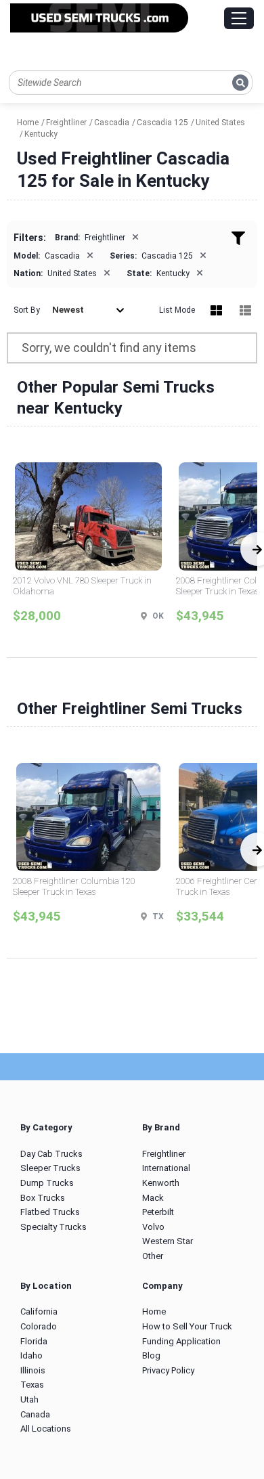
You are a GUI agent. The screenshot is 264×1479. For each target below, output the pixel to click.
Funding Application (181, 1341)
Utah (29, 1399)
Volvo (153, 1227)
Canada (35, 1414)
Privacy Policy (168, 1370)
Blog (151, 1355)
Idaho (31, 1355)
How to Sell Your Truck (187, 1326)
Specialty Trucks (53, 1227)
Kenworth (160, 1183)
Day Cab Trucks (51, 1154)
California (39, 1311)
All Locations (45, 1428)
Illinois (32, 1370)
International (166, 1168)
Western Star (167, 1241)
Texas (32, 1384)
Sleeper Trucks (50, 1168)
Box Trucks (42, 1198)
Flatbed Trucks (50, 1212)
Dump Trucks (47, 1183)
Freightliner (163, 1154)
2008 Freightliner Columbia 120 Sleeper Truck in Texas (74, 886)
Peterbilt (158, 1212)
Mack (153, 1198)
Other (152, 1256)
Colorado (38, 1326)
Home (154, 1311)
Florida (33, 1341)
